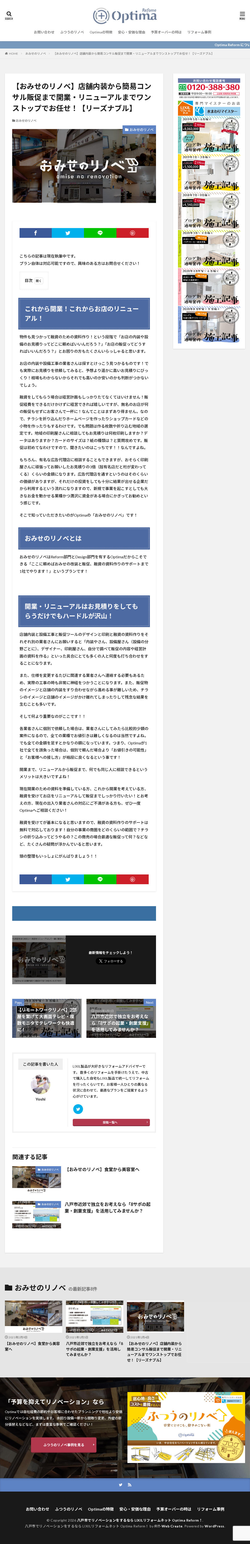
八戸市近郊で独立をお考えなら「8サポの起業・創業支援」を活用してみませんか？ (108, 1207)
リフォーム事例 (199, 32)
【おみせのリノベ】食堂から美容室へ (102, 1169)
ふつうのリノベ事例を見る (63, 1445)
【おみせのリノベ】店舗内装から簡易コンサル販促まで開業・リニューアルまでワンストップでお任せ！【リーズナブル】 (133, 53)
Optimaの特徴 (101, 32)
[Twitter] (68, 233)
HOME (13, 53)
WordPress (214, 1526)
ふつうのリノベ (72, 32)
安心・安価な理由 (131, 32)
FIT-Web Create (169, 1526)
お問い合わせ (44, 32)
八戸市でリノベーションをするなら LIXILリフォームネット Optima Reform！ (140, 1520)
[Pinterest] (132, 233)
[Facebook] (36, 233)
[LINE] (100, 233)
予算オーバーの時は (166, 32)
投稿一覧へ (110, 1122)
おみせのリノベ (35, 53)
